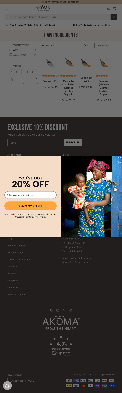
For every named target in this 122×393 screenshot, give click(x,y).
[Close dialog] (119, 159)
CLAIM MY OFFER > (30, 206)
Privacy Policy (40, 217)
